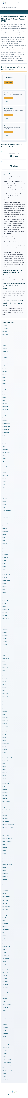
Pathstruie (5, 909)
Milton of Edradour (7, 841)
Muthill (4, 870)
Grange (4, 655)
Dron (4, 546)
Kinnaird (4, 737)
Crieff (4, 513)
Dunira (4, 563)
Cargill (4, 458)
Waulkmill (5, 1053)
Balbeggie (5, 371)
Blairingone (5, 415)
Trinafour (5, 1024)
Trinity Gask (5, 1027)
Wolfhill (4, 1076)
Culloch (4, 520)
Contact (25, 3)
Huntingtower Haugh (8, 678)
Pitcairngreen (6, 915)
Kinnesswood (6, 743)
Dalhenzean (5, 531)
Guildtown (5, 664)
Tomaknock (5, 1019)
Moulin (4, 853)
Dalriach (4, 537)
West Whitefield (7, 1059)
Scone (4, 952)
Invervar (4, 702)
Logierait (5, 789)
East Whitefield (6, 572)
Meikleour (5, 812)
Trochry (4, 1030)
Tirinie (4, 1016)
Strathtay (5, 998)
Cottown (5, 493)
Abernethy (5, 334)
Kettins (4, 714)
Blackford (5, 403)
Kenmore (5, 711)
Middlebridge (6, 821)
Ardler (4, 360)
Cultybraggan (6, 523)
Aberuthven (5, 340)
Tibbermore (5, 1013)
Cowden (5, 498)
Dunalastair (5, 554)
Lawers (4, 766)
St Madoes (5, 981)
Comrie (4, 487)
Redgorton (5, 938)
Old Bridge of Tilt (7, 896)
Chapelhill (5, 472)
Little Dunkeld (6, 784)
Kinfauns (5, 729)
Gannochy (5, 629)
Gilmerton (5, 632)
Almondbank (6, 351)
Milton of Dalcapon (7, 838)
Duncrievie (5, 557)
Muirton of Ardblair (7, 864)
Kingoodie (5, 732)
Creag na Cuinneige (7, 510)
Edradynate (5, 583)
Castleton (5, 469)
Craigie (4, 501)
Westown (5, 1073)
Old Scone (5, 900)
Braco (4, 418)
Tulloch (4, 1039)
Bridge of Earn (6, 429)
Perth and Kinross (10, 12)
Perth (4, 912)
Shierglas (5, 964)
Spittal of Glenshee (7, 969)
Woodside (5, 1079)
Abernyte (5, 337)
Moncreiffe (5, 844)
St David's (5, 975)
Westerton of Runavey (8, 1068)
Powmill (4, 920)
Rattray (4, 935)
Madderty (5, 798)
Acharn (4, 342)
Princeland (5, 923)
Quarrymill (5, 926)
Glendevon (5, 638)
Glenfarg (5, 644)
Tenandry (5, 1010)
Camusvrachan (6, 452)
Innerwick (5, 687)
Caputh (4, 455)
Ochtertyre (5, 890)
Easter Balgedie (6, 575)
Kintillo (4, 752)
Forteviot (5, 612)
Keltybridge (5, 709)
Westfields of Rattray (8, 1071)
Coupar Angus (6, 496)
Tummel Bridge (6, 1045)
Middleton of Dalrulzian (8, 824)
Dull (3, 551)
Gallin (4, 627)
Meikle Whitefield (7, 810)
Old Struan (5, 903)
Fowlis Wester (6, 618)
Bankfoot (5, 394)
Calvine (4, 446)
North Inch (5, 885)
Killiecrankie (5, 720)
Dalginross (5, 526)
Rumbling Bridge (6, 946)
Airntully (4, 345)
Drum (4, 549)
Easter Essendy (6, 580)
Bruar (4, 435)
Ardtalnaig (5, 363)
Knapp (4, 763)
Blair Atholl (5, 409)
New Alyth (5, 876)
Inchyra (4, 684)
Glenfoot (5, 647)
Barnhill (4, 397)
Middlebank (5, 818)
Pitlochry (5, 918)
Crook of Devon (6, 517)
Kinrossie (5, 749)
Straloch (5, 996)
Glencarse (5, 635)
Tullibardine (5, 1033)
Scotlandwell (6, 958)
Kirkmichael (5, 755)
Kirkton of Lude (6, 760)
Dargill (4, 540)
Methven (5, 815)
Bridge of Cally (6, 426)
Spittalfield (5, 972)
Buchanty (5, 438)
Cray (4, 507)
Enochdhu (5, 586)
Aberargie (5, 325)
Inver (4, 690)
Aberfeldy (5, 331)
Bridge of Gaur (6, 432)
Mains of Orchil (6, 801)
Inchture (5, 681)
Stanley (4, 990)
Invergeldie (5, 696)
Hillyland (4, 670)
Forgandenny (6, 609)
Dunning (4, 569)
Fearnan (4, 595)
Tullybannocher (6, 1042)
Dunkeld (4, 566)
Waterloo (5, 1050)
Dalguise (5, 528)
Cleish (4, 481)
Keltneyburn (5, 705)
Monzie (4, 850)
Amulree (5, 357)
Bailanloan (5, 369)
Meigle (4, 807)
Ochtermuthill (6, 887)
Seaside (4, 961)
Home (15, 3)
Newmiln (5, 879)
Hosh (4, 673)
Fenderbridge (6, 598)
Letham (4, 778)
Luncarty (5, 795)
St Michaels (5, 987)
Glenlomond (5, 650)
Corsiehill (5, 490)
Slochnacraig (6, 967)
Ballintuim (5, 383)
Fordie (4, 606)
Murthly (4, 867)
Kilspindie (5, 723)
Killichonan (5, 717)
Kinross (4, 746)
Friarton (4, 621)
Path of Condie (6, 906)
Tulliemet (5, 1036)
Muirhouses (5, 856)
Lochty (4, 787)
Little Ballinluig (6, 781)
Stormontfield (6, 993)
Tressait (5, 1021)
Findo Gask (5, 601)
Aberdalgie (5, 328)
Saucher (5, 949)
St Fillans (5, 978)
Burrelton (5, 444)
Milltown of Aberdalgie (8, 827)
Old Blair (5, 893)
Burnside (5, 441)
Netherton (5, 873)
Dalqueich (5, 534)
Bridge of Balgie (6, 423)
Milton (4, 830)
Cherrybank (5, 475)
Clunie (4, 484)
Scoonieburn (6, 955)
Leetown (5, 772)
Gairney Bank (6, 624)
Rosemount (5, 944)
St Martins (5, 984)
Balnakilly (5, 392)
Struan (4, 1001)
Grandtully (5, 653)
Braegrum (5, 420)
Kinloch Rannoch (6, 735)
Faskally (4, 592)
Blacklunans (5, 406)
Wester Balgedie (7, 1062)
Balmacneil (5, 386)
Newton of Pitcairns (7, 882)
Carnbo (4, 461)
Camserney (5, 449)
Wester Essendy (7, 1065)
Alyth (4, 354)
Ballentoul (5, 374)
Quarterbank (6, 929)
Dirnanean (5, 543)
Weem (4, 1056)
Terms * (6, 86)
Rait (3, 932)
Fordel (4, 603)
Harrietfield (5, 667)
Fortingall (5, 615)
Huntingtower (6, 676)
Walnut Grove (6, 1047)
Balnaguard (5, 389)
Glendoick (5, 641)
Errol (4, 589)
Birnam (4, 400)
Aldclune (5, 348)
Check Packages (8, 82)
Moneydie (5, 847)
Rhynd (4, 941)
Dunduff (4, 560)
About (19, 3)
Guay (4, 661)
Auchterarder (6, 366)
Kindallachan (5, 726)
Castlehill (5, 467)
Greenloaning (6, 658)
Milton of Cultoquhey (8, 836)
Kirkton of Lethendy (7, 758)
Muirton (4, 859)
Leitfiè (4, 775)
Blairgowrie (5, 412)
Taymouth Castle (7, 1004)
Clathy (4, 478)
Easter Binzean (6, 578)
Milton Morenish (6, 833)
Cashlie (4, 464)
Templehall (5, 1007)
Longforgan (5, 792)
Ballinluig (5, 377)
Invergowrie (5, 699)
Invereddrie (5, 693)
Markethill (5, 804)
